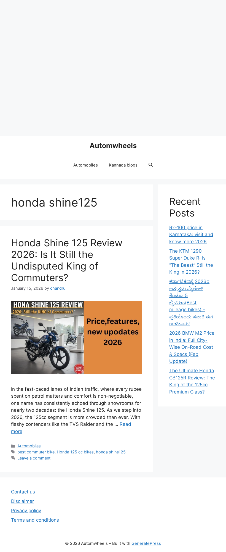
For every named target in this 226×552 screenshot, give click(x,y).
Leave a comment (33, 458)
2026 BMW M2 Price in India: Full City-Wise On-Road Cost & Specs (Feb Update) (191, 347)
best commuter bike (36, 452)
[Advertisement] (113, 68)
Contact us (23, 492)
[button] (150, 165)
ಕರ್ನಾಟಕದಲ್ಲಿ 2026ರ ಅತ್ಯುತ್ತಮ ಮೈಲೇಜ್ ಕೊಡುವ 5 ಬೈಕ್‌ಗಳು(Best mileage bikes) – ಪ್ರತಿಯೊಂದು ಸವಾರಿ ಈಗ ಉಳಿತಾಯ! (191, 302)
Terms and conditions (35, 520)
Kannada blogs (123, 165)
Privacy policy (26, 510)
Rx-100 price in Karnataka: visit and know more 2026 (191, 234)
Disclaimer (22, 501)
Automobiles (85, 165)
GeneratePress (146, 543)
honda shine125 (111, 452)
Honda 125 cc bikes (75, 452)
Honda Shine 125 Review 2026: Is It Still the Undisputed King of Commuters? (66, 260)
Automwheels (113, 145)
